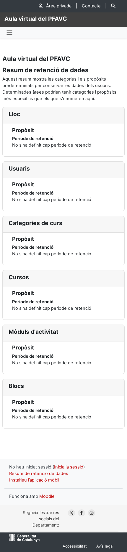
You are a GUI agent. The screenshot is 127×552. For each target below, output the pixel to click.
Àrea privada (58, 6)
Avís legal (104, 546)
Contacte (91, 6)
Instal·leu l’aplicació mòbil (34, 480)
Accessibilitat (75, 546)
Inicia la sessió (68, 467)
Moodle (47, 496)
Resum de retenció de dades (38, 473)
